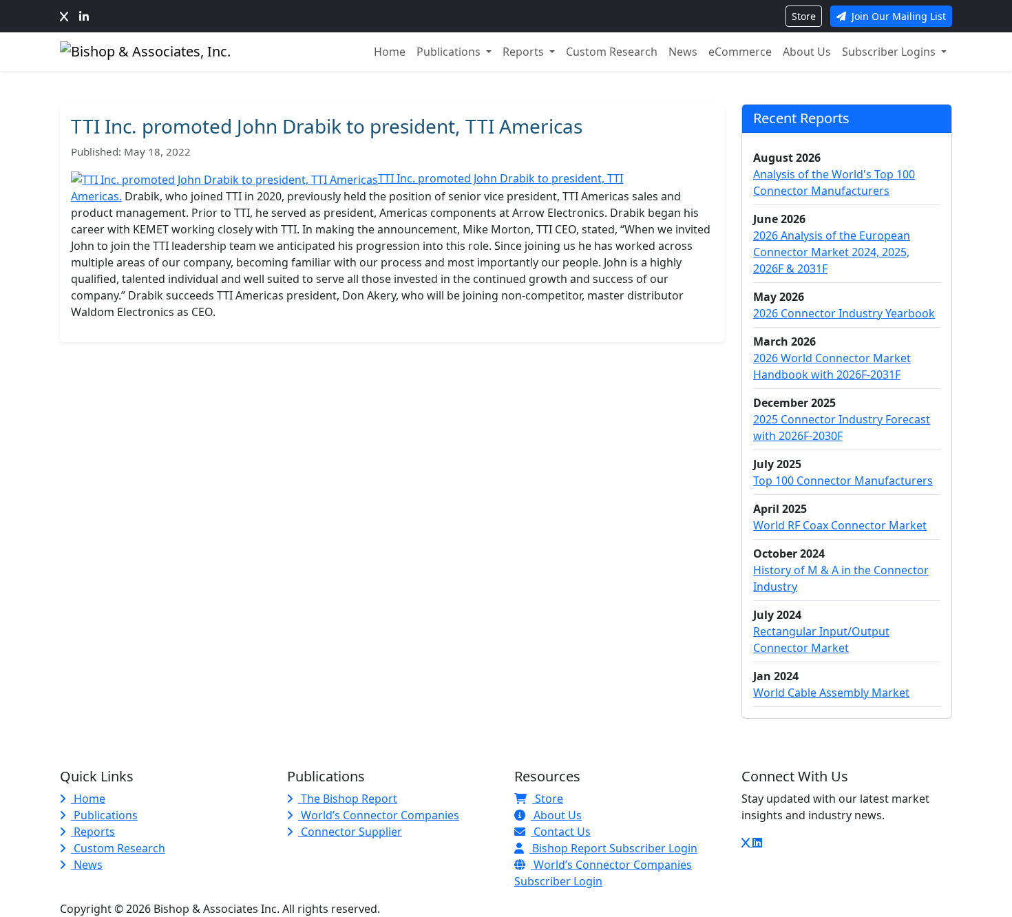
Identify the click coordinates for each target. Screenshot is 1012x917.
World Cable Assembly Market (831, 692)
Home (389, 51)
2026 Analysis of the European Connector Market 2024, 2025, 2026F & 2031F (831, 252)
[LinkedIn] (84, 16)
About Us (807, 51)
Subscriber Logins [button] (890, 51)
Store (804, 16)
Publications (104, 815)
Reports (93, 831)
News (682, 51)
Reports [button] (525, 51)
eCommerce (740, 51)
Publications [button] (450, 51)
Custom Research (611, 51)
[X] (64, 16)
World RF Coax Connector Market (840, 525)
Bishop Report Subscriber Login (613, 848)
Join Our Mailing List (897, 16)
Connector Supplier (350, 831)
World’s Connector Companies (378, 815)
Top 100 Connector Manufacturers (843, 480)
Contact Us (561, 831)
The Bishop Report (347, 798)
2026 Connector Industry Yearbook (844, 313)
